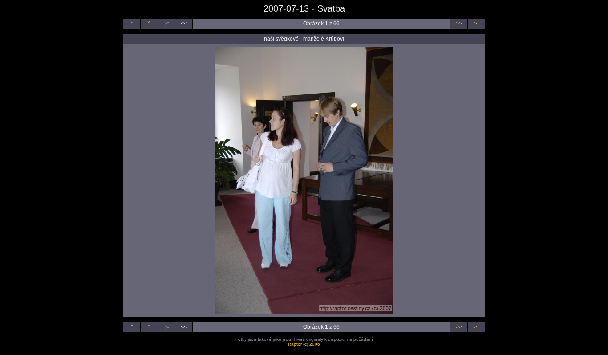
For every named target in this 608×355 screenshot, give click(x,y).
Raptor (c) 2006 (304, 344)
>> (459, 23)
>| (476, 23)
